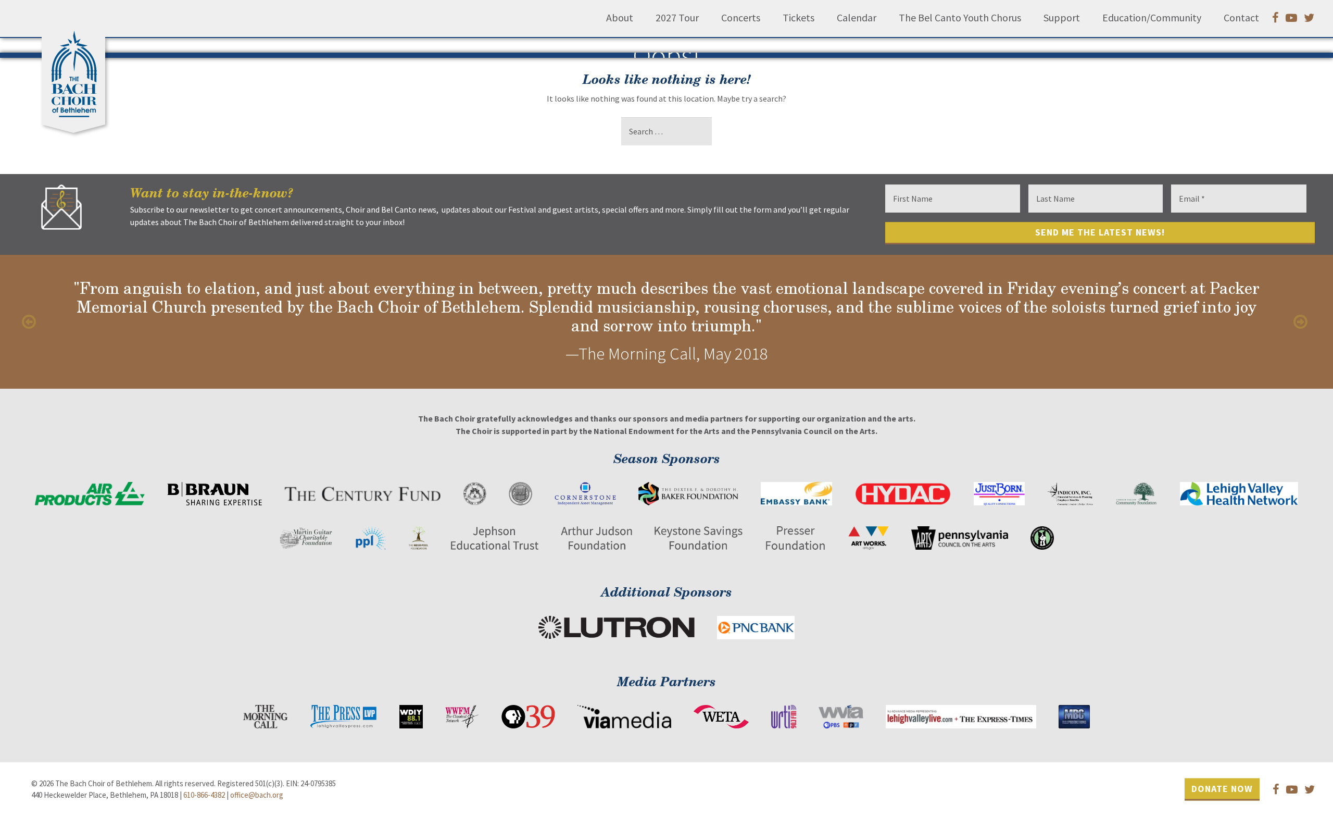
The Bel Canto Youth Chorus (960, 18)
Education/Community (1151, 18)
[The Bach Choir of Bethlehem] (76, 70)
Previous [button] (31, 322)
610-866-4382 (204, 795)
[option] (666, 321)
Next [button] (1301, 322)
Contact (1241, 18)
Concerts (740, 18)
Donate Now (1222, 789)
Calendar (856, 18)
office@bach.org (256, 795)
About (619, 18)
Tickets (798, 18)
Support (1061, 18)
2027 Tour (677, 18)
